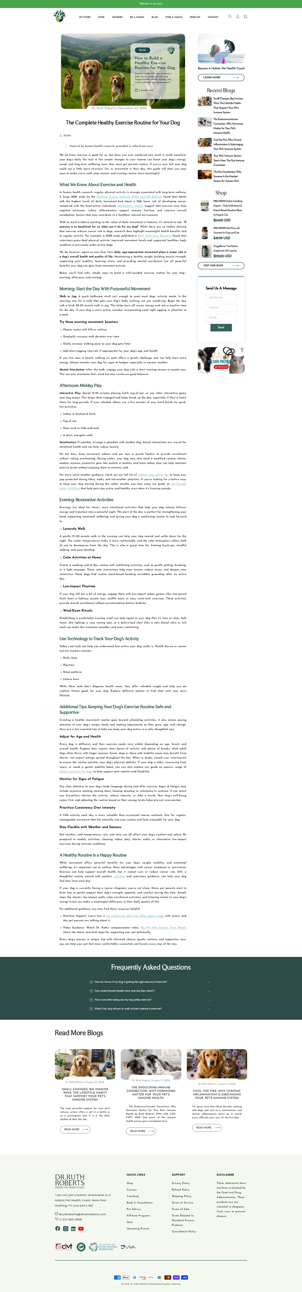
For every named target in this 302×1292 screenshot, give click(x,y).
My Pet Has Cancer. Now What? (163, 927)
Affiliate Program (138, 1215)
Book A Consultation (140, 1203)
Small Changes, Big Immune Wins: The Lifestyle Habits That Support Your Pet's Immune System (85, 1094)
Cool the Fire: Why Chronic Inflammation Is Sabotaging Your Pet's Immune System (217, 1095)
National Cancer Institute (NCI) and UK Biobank (129, 197)
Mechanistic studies (130, 206)
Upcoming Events (138, 1228)
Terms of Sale (181, 1209)
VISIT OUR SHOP (213, 265)
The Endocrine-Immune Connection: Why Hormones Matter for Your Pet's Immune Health (151, 1093)
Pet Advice (134, 1209)
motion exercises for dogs (76, 771)
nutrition (119, 876)
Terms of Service (182, 1203)
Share (67, 135)
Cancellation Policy (184, 1231)
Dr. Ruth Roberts (139, 1284)
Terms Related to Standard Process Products (183, 1220)
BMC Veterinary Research (155, 236)
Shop (130, 1183)
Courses (131, 1190)
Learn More (211, 77)
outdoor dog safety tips (153, 475)
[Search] (230, 16)
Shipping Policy (182, 1196)
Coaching (133, 1196)
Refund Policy (181, 1190)
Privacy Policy (181, 1183)
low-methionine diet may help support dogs (135, 916)
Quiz (130, 1222)
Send (221, 327)
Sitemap (176, 1284)
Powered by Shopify (159, 1284)
